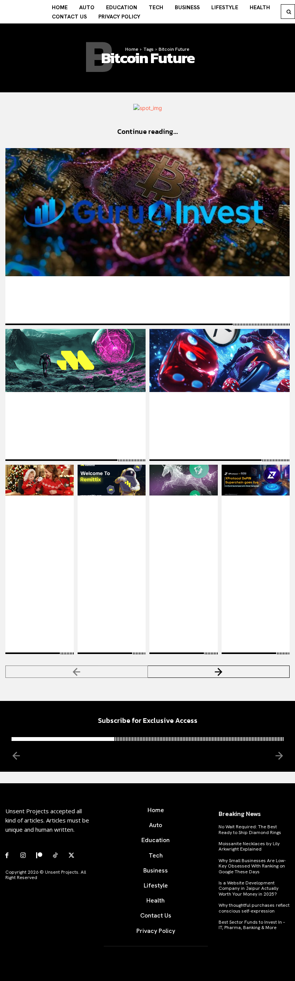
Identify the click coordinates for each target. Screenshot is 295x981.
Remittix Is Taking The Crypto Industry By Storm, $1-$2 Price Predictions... (75, 410)
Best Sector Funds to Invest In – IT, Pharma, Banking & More (252, 925)
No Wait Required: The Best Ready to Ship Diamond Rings (250, 829)
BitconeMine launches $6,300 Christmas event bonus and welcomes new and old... (39, 532)
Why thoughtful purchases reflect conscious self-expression (254, 908)
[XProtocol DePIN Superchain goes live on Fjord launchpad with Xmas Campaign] (256, 480)
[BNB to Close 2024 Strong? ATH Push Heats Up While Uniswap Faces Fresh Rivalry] (183, 480)
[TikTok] (55, 855)
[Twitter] (71, 855)
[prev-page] (76, 672)
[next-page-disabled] (278, 755)
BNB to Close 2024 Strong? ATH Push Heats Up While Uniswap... (183, 525)
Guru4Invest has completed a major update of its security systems (110, 291)
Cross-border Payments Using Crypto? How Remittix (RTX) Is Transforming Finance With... (109, 532)
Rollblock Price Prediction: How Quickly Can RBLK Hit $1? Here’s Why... (217, 410)
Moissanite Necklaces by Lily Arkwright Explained (249, 846)
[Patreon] (39, 855)
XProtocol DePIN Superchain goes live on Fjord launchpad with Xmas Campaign (254, 536)
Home (131, 49)
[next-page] (219, 672)
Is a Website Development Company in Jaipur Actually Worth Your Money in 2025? (248, 888)
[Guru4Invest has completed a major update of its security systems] (147, 212)
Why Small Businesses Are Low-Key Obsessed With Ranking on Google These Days (252, 866)
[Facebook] (7, 855)
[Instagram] (23, 855)
